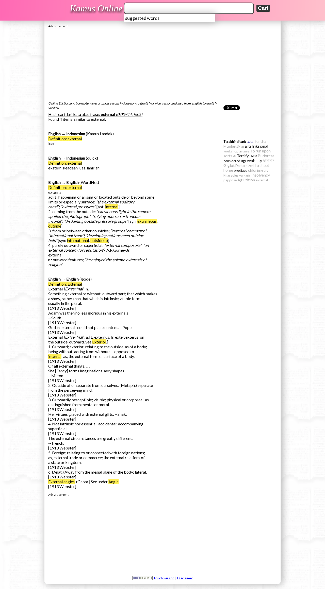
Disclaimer (185, 578)
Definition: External (65, 284)
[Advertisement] (162, 63)
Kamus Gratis (96, 8)
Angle (113, 481)
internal (111, 206)
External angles (61, 481)
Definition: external (65, 138)
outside (54, 225)
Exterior (99, 341)
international (78, 240)
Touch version (163, 578)
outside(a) (99, 240)
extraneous (147, 221)
